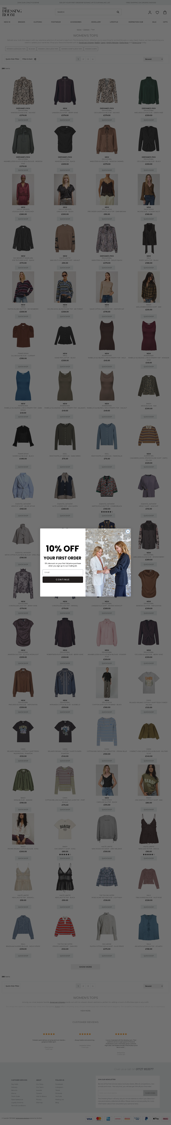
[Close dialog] (128, 531)
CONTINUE (63, 579)
